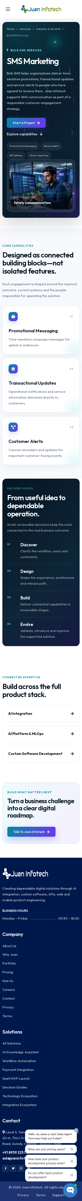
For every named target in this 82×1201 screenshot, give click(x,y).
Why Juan (10, 954)
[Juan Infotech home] (41, 9)
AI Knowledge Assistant (20, 1052)
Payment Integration (18, 1069)
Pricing (7, 972)
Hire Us (7, 981)
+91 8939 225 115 (15, 1152)
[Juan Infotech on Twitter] (13, 1168)
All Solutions (11, 1043)
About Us (9, 946)
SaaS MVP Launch (16, 1078)
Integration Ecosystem (19, 1105)
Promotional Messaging (33, 331)
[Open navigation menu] (8, 9)
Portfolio (9, 963)
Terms (7, 1016)
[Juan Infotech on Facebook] (5, 1168)
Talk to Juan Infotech (29, 832)
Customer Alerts (26, 441)
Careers (8, 989)
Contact (8, 998)
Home (11, 29)
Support (58, 1195)
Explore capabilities (22, 134)
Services (25, 29)
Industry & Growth (48, 29)
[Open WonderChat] (70, 1190)
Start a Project (24, 123)
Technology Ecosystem (20, 1096)
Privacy (8, 1007)
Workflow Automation (19, 1061)
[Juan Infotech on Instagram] (21, 1168)
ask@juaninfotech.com (20, 1158)
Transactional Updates (32, 383)
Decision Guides (14, 1087)
